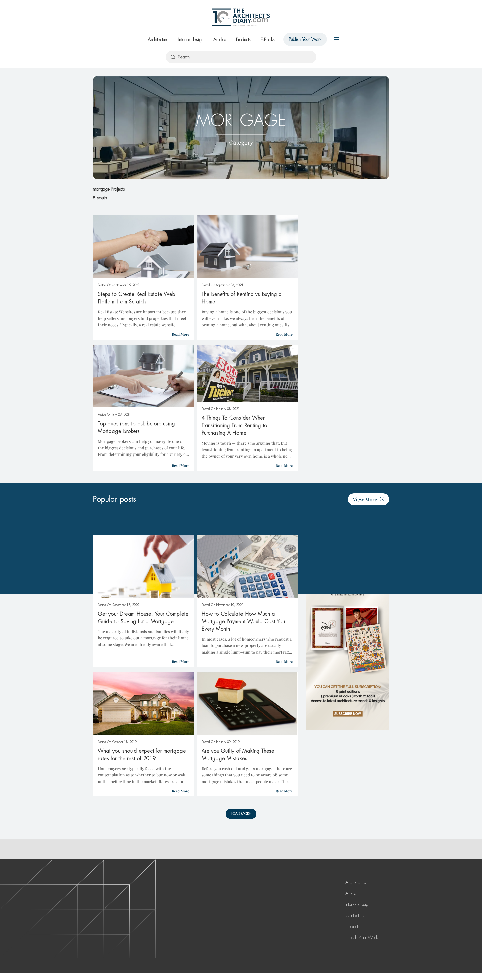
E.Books (268, 39)
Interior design (190, 39)
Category (241, 142)
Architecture (158, 39)
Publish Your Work (305, 39)
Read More (180, 334)
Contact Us (355, 915)
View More (365, 499)
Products (243, 39)
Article (350, 893)
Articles (219, 39)
